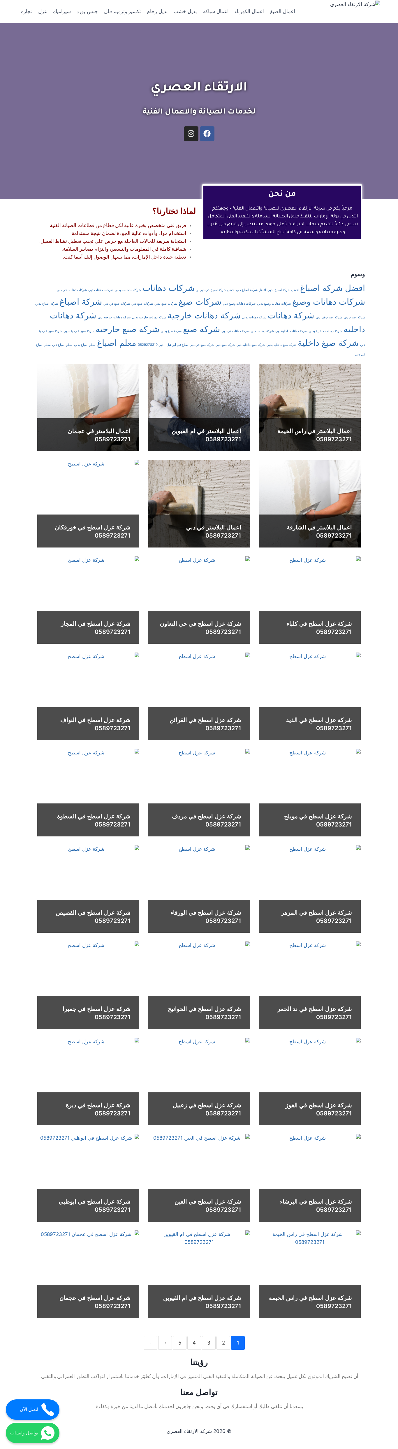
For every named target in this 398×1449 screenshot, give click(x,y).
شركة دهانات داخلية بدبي (325, 331)
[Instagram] (191, 133)
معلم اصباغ (116, 343)
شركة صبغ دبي (225, 345)
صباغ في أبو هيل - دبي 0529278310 (163, 345)
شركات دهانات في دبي (72, 290)
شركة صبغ (201, 329)
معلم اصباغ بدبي (85, 345)
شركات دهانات (168, 288)
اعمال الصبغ (282, 11)
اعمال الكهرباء (249, 11)
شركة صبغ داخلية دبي (251, 345)
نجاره (26, 11)
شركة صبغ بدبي (171, 331)
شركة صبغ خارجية (127, 329)
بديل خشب (185, 11)
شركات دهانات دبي (100, 290)
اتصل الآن (29, 1409)
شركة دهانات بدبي (254, 317)
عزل (42, 11)
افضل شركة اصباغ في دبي (217, 290)
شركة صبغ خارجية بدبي (79, 331)
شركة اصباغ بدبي (46, 304)
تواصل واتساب (24, 1432)
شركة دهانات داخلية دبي (291, 331)
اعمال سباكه (216, 11)
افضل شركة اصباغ (332, 288)
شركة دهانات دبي (262, 331)
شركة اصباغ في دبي (329, 317)
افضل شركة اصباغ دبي (251, 290)
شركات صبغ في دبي (116, 304)
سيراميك (62, 11)
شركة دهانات (291, 315)
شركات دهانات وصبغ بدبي (274, 304)
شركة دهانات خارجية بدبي (149, 317)
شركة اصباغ (80, 302)
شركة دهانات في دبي (235, 331)
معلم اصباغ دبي (62, 345)
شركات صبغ (200, 302)
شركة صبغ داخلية (328, 343)
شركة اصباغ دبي (354, 317)
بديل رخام (157, 11)
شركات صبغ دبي (142, 304)
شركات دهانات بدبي (128, 290)
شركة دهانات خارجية (204, 315)
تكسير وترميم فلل (122, 11)
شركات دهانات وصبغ (328, 302)
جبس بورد (87, 11)
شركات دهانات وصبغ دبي (239, 304)
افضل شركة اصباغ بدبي (283, 290)
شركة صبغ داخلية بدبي (281, 345)
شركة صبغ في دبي (202, 345)
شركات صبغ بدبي (165, 304)
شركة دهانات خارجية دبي (114, 317)
